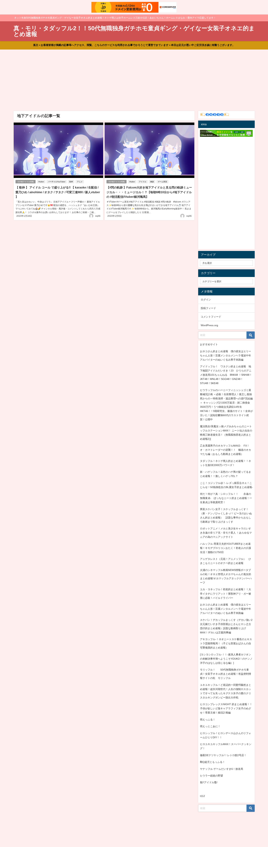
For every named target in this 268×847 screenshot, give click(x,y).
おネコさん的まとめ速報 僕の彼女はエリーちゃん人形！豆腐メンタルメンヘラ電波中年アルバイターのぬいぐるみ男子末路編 (225, 355)
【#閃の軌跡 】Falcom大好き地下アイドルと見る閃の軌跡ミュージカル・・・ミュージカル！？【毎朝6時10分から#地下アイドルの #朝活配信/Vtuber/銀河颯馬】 (149, 192)
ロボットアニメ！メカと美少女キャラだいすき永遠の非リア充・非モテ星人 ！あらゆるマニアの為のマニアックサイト (226, 532)
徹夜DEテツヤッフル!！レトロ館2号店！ (223, 755)
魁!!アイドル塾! (208, 782)
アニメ (79, 181)
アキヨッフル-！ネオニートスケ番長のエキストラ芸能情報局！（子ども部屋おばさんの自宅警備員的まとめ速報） (226, 643)
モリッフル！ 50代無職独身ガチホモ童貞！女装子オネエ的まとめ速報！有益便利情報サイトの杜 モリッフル (225, 673)
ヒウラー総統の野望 (211, 775)
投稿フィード (208, 308)
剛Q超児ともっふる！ (212, 762)
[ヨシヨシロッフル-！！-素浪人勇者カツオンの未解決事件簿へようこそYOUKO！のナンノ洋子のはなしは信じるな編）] (226, 658)
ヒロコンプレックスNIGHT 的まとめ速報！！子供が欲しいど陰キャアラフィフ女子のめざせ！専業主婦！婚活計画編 (226, 708)
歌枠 (71, 181)
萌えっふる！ (207, 719)
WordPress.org (209, 325)
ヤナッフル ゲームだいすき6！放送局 (221, 769)
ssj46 (97, 216)
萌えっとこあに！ (210, 726)
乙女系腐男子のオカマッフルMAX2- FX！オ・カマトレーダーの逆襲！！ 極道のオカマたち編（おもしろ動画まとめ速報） (225, 449)
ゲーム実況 (162, 181)
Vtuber (41, 181)
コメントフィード (211, 316)
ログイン (206, 299)
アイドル (142, 181)
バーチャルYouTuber (56, 181)
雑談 (152, 181)
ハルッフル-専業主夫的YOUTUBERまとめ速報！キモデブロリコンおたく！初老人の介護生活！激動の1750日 (225, 548)
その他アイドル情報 (25, 181)
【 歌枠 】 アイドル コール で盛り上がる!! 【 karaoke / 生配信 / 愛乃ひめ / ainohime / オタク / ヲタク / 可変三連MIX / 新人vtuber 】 (57, 192)
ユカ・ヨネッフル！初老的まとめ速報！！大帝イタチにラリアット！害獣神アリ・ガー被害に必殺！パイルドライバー (225, 593)
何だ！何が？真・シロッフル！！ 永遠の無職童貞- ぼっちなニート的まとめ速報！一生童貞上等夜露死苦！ (226, 498)
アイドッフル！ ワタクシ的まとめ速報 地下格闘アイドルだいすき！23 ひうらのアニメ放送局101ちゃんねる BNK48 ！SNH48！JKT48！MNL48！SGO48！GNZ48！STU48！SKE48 (226, 374)
